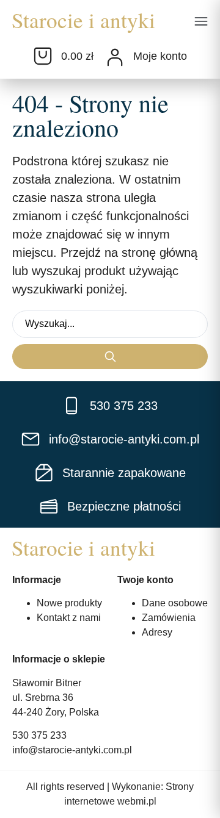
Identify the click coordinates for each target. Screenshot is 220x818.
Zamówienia (169, 617)
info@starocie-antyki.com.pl (72, 750)
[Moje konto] (115, 57)
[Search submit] (110, 356)
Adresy (157, 632)
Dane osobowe (175, 603)
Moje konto (160, 56)
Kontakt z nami (69, 617)
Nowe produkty (69, 603)
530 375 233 (39, 735)
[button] (201, 22)
